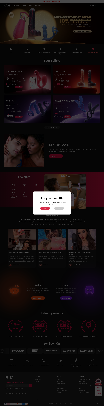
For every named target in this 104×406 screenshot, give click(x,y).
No (59, 208)
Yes (45, 208)
